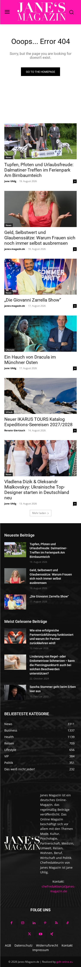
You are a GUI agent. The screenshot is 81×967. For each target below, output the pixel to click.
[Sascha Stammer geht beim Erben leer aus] (15, 692)
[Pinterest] (45, 923)
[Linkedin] (33, 923)
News (8, 157)
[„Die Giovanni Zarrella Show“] (40, 277)
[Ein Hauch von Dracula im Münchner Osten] (40, 334)
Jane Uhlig (10, 181)
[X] (29, 934)
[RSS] (56, 923)
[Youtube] (40, 934)
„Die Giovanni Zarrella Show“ (32, 300)
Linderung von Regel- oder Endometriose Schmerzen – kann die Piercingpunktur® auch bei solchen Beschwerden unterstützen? (52, 665)
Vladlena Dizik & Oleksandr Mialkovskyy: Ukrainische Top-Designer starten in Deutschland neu (36, 489)
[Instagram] (22, 923)
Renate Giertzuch (14, 430)
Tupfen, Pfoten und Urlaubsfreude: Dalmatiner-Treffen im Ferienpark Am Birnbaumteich (38, 170)
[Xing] (51, 934)
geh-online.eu (64, 962)
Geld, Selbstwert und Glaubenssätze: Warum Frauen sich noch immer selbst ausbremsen (39, 238)
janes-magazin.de (14, 249)
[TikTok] (67, 923)
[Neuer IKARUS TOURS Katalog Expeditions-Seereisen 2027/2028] (40, 396)
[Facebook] (11, 923)
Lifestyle (10, 349)
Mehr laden (39, 513)
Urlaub (9, 411)
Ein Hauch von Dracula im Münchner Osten (30, 359)
